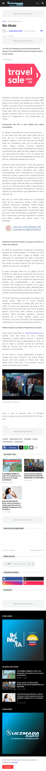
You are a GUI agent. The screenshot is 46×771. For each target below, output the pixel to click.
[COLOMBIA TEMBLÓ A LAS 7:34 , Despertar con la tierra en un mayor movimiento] (8, 674)
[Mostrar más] (36, 447)
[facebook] (12, 579)
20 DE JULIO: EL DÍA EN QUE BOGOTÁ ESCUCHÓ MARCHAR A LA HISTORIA (34, 476)
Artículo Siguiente (36, 550)
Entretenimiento (8, 442)
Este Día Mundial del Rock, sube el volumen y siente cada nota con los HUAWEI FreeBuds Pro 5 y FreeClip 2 (12, 505)
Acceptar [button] (7, 767)
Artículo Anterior (9, 550)
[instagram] (12, 583)
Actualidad (27, 439)
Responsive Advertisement (23, 14)
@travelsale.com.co (15, 21)
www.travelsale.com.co (34, 333)
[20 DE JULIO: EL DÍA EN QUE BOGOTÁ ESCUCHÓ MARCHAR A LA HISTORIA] (34, 465)
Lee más (15, 762)
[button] (3, 3)
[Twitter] (21, 447)
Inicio (4, 21)
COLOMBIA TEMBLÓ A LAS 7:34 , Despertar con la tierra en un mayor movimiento (11, 477)
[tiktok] (33, 583)
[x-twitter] (33, 579)
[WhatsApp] (26, 447)
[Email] (31, 447)
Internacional (19, 442)
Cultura (35, 439)
